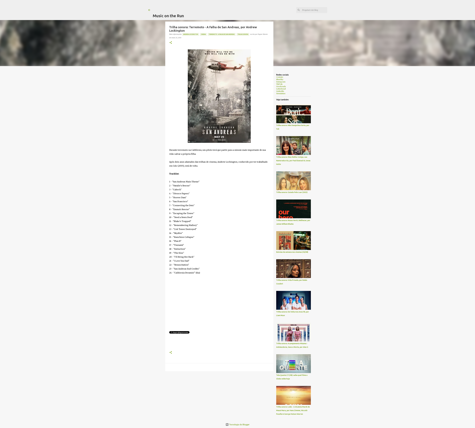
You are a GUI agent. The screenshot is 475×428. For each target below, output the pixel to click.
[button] (170, 42)
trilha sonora (243, 34)
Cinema (203, 34)
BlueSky (279, 79)
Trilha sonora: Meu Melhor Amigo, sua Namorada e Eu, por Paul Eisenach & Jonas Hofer (293, 160)
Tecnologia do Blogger (239, 424)
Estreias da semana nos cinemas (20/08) (292, 252)
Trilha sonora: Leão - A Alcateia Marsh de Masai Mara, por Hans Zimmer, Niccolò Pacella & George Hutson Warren (293, 410)
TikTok (279, 84)
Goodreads (281, 86)
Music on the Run (168, 15)
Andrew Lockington (190, 34)
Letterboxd (281, 89)
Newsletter (280, 93)
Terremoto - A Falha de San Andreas (222, 34)
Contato (279, 77)
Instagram (280, 82)
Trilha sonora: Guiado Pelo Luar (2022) (292, 192)
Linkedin (280, 91)
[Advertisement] (198, 5)
